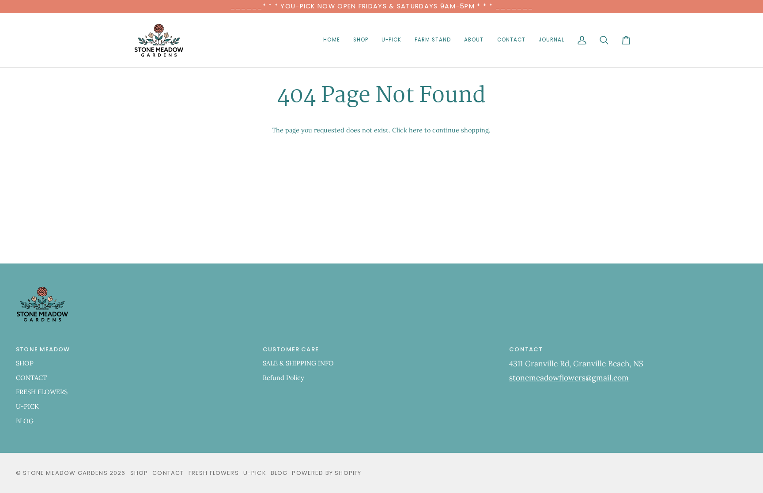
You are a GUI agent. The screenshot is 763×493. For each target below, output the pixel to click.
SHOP (25, 363)
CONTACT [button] (526, 349)
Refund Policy (283, 377)
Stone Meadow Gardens (65, 473)
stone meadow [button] (43, 349)
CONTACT (31, 377)
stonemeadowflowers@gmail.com (569, 378)
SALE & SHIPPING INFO (298, 363)
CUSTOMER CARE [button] (291, 349)
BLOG (25, 421)
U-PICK (27, 406)
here (416, 130)
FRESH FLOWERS (42, 392)
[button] (361, 40)
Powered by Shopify (326, 473)
